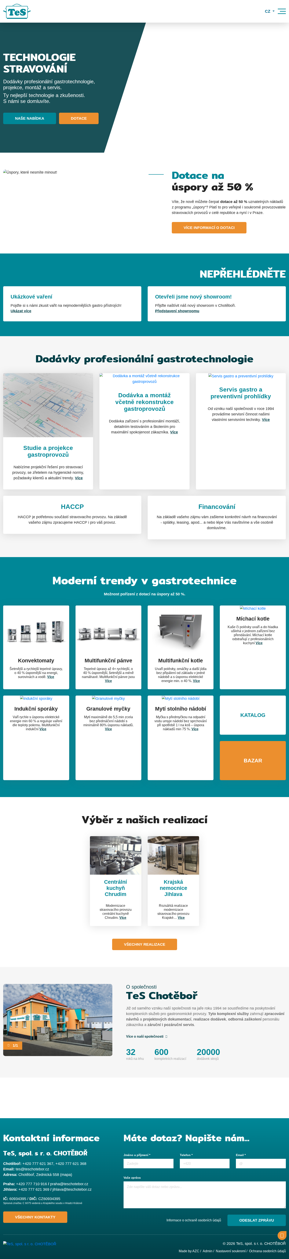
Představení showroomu (177, 311)
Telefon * (186, 1155)
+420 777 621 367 (37, 1164)
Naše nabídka (29, 118)
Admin (207, 1251)
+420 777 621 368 (70, 1164)
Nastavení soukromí (231, 1251)
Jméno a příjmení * (137, 1155)
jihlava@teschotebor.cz (72, 1189)
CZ (268, 11)
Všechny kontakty (35, 1217)
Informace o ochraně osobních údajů (194, 1220)
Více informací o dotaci (209, 228)
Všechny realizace (144, 944)
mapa (66, 1175)
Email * (241, 1155)
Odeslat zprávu (256, 1220)
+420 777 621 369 (33, 1189)
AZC (195, 1251)
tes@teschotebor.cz (32, 1169)
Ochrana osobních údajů (267, 1251)
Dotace (79, 118)
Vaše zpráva (132, 1177)
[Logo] (17, 11)
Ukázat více (21, 311)
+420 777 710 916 (31, 1184)
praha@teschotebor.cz (69, 1184)
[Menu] (282, 11)
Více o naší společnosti (145, 1036)
